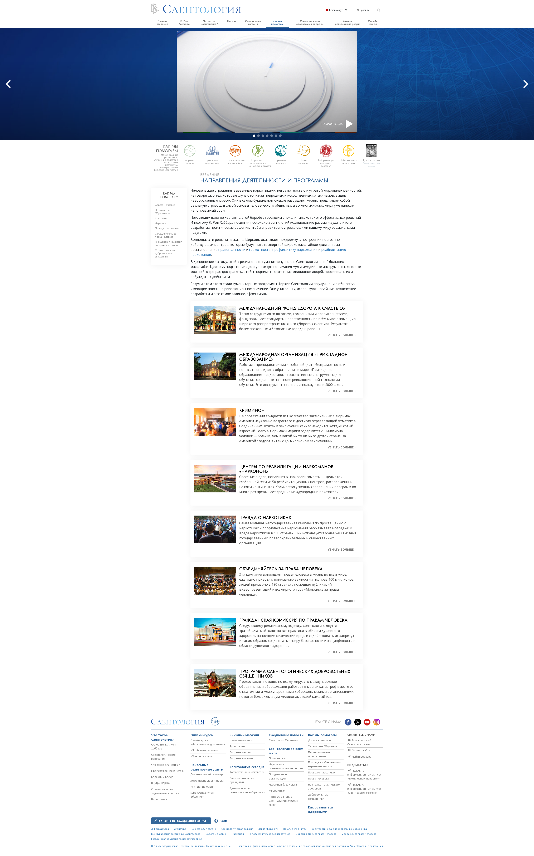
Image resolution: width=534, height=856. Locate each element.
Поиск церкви (278, 758)
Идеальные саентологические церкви (286, 766)
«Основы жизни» (201, 756)
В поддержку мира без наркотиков (269, 833)
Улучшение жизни (202, 786)
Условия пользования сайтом (338, 845)
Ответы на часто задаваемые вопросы (310, 22)
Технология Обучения (322, 746)
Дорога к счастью (165, 205)
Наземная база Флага (283, 784)
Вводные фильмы (241, 758)
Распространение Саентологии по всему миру (283, 800)
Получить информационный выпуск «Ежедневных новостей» (364, 774)
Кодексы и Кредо (162, 777)
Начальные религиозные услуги (206, 767)
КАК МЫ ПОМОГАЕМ (169, 195)
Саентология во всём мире (286, 751)
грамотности (260, 249)
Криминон (161, 218)
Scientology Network (204, 828)
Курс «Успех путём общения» (202, 794)
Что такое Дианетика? (165, 765)
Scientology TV (338, 10)
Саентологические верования (163, 757)
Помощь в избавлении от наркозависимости (324, 764)
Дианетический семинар (206, 774)
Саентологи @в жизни (283, 740)
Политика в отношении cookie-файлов (298, 845)
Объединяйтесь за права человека (165, 235)
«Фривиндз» (277, 790)
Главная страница (162, 22)
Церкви (231, 21)
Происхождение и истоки (167, 771)
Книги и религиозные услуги (347, 22)
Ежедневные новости (286, 735)
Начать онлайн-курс (294, 828)
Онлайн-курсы (373, 22)
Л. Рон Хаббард (184, 22)
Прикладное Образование (162, 211)
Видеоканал (159, 799)
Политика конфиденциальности (255, 845)
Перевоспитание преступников (319, 754)
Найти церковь (361, 756)
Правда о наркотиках (167, 228)
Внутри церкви (160, 783)
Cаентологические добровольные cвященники (165, 253)
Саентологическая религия (237, 828)
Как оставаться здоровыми (320, 809)
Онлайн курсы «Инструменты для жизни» (207, 742)
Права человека (318, 778)
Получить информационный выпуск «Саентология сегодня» (364, 788)
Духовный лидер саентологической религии (247, 790)
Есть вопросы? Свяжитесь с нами (359, 742)
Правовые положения (370, 845)
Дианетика (180, 828)
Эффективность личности (207, 780)
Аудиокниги (237, 746)
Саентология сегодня (253, 22)
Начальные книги (241, 740)
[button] (254, 135)
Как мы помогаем (277, 22)
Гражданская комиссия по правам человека (168, 243)
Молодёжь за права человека (358, 833)
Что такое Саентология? (209, 22)
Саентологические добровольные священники (340, 828)
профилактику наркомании (294, 249)
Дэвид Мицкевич (268, 828)
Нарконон (160, 223)
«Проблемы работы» (204, 750)
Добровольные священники (318, 796)
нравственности (231, 249)
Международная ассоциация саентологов (175, 833)
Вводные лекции (241, 752)
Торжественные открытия (247, 772)
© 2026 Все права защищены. (191, 845)
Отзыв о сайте (360, 750)
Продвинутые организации (278, 776)
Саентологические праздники (242, 780)
